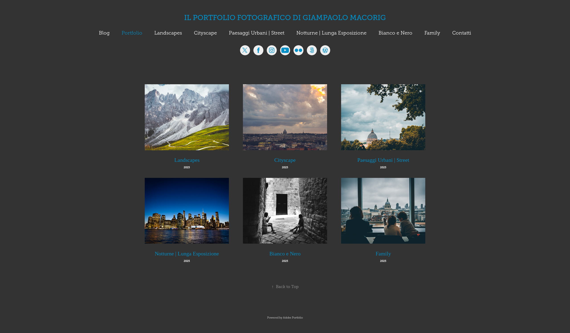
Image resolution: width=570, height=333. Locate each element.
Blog (104, 33)
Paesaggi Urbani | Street (256, 33)
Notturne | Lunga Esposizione (331, 33)
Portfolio (132, 33)
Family (432, 33)
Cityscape (205, 33)
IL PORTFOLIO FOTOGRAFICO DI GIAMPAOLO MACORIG (285, 18)
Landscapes (168, 33)
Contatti (461, 33)
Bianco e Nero (395, 33)
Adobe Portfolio (293, 317)
